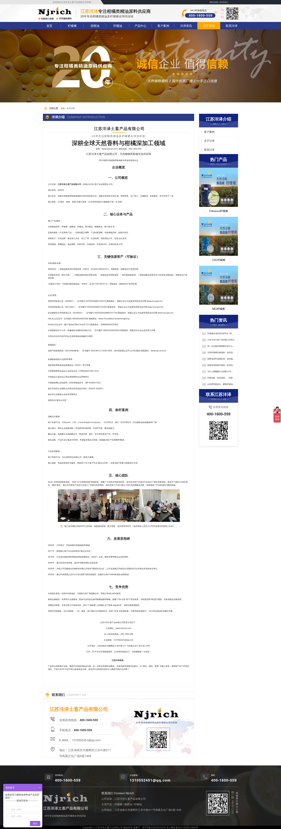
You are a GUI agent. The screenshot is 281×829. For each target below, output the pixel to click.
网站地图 (214, 2)
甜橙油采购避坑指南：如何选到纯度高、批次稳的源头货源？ (218, 365)
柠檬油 (117, 25)
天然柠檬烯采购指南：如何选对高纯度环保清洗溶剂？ (218, 352)
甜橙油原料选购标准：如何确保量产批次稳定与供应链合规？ (218, 358)
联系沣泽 (231, 25)
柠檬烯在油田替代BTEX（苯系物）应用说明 (218, 333)
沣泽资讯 (186, 25)
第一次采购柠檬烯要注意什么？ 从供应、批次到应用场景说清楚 (218, 346)
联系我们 (224, 2)
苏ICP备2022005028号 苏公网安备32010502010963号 (170, 827)
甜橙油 (95, 25)
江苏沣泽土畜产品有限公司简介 (219, 339)
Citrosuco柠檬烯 (218, 211)
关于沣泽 (209, 25)
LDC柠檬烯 (218, 260)
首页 (49, 25)
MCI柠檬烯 (218, 309)
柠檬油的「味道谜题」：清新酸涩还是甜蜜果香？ (218, 377)
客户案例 (163, 25)
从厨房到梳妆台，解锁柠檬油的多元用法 (218, 384)
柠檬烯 (72, 25)
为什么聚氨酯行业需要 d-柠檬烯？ (217, 371)
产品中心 (140, 25)
